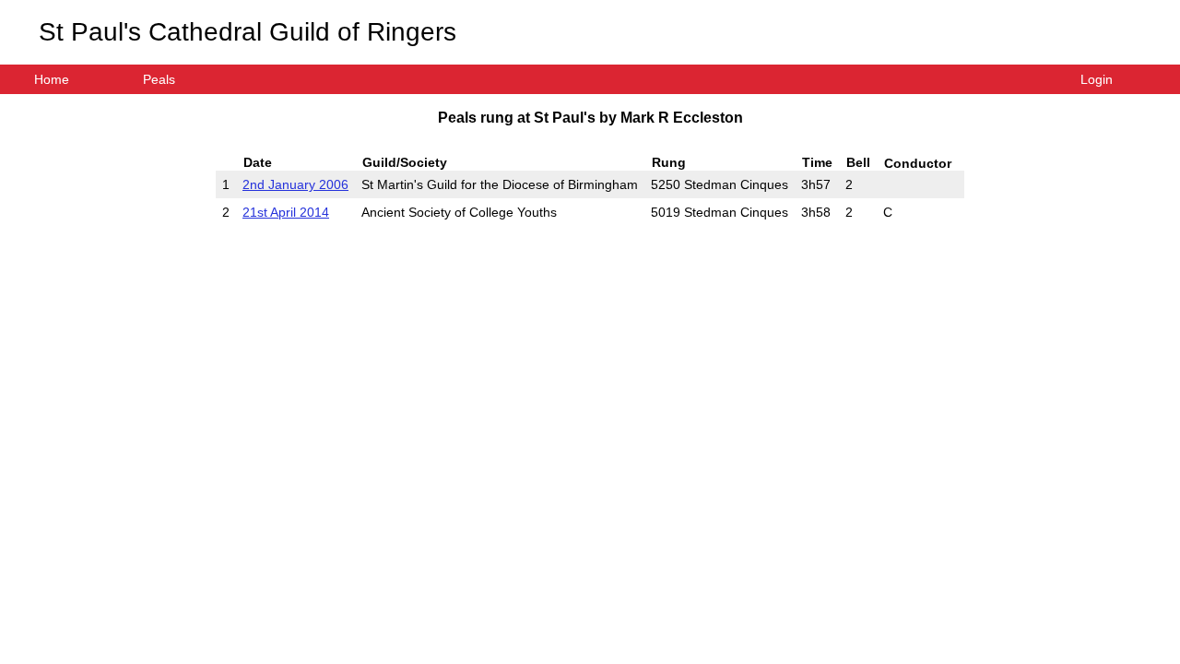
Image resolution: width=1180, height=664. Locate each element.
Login (1096, 79)
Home (51, 79)
